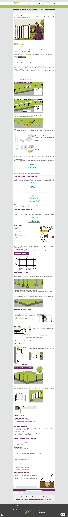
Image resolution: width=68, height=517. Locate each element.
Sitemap (40, 510)
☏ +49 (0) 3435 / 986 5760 (50, 0)
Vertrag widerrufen (42, 512)
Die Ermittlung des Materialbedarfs (19, 44)
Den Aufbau (16, 45)
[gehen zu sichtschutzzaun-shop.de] (18, 3)
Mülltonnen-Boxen (39, 499)
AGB (25, 513)
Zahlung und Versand (28, 510)
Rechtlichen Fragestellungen (18, 46)
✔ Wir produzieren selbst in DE (17, 0)
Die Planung (16, 43)
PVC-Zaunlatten (29, 54)
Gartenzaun (49, 16)
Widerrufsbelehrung (28, 511)
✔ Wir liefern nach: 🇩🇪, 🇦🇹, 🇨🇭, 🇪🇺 (42, 0)
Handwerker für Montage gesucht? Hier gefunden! (34, 490)
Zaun (17, 499)
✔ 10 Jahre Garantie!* (35, 0)
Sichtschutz (17, 460)
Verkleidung (44, 499)
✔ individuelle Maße (24, 0)
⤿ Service (15, 7)
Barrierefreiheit (27, 512)
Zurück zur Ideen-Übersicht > (18, 492)
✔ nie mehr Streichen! (29, 0)
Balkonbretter (26, 499)
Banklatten (48, 499)
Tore (30, 499)
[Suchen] (40, 3)
